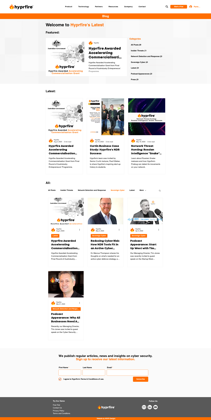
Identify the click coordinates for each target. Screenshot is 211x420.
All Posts (52, 190)
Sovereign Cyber (118, 190)
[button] (69, 6)
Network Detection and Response (92, 190)
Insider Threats (66, 190)
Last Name (87, 367)
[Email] (144, 407)
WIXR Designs (110, 418)
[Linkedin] (150, 407)
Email (109, 367)
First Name (63, 367)
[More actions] (80, 229)
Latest (132, 190)
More (142, 190)
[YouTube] (155, 407)
